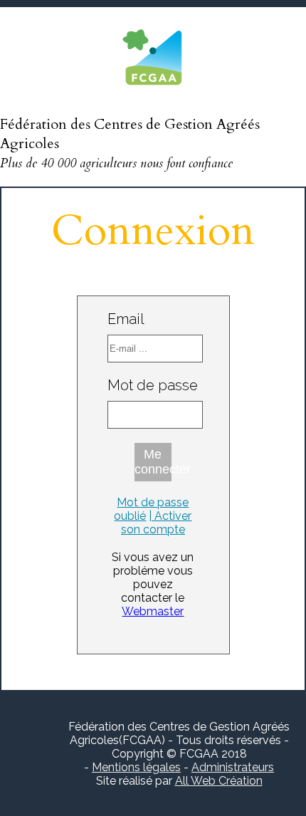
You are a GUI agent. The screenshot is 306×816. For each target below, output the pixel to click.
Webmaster (153, 611)
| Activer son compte (156, 522)
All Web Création (219, 781)
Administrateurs (232, 767)
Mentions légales (136, 767)
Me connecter (152, 461)
